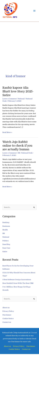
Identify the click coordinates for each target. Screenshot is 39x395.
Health (5, 230)
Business (6, 226)
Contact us (6, 322)
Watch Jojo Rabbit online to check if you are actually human (17, 145)
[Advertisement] (19, 42)
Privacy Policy (8, 311)
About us (6, 308)
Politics (5, 241)
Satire (4, 252)
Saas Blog (6, 244)
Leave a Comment (9, 99)
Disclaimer (6, 315)
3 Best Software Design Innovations (16, 280)
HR (19, 153)
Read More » (7, 132)
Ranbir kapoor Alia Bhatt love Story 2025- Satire (18, 91)
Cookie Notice (8, 318)
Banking (5, 222)
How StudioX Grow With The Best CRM (17, 283)
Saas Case (6, 248)
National (21, 99)
